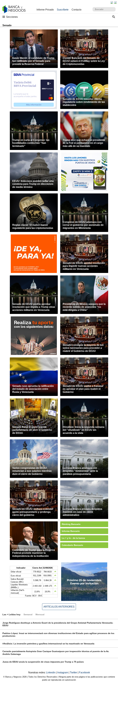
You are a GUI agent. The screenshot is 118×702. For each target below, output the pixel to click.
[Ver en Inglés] (112, 2)
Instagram (63, 672)
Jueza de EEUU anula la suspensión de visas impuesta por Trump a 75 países (43, 662)
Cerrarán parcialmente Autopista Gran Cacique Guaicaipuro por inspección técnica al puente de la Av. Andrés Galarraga (55, 652)
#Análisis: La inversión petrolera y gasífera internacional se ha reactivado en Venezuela (48, 643)
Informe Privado (45, 9)
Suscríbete (63, 9)
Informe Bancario (71, 531)
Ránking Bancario (71, 524)
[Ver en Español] (115, 2)
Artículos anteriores (59, 606)
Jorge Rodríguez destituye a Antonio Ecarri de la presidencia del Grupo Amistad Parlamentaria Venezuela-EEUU (57, 624)
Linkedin (51, 672)
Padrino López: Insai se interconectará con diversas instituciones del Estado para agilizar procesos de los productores (58, 634)
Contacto (76, 9)
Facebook (84, 672)
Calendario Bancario (72, 545)
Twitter (74, 672)
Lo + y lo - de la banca (73, 538)
